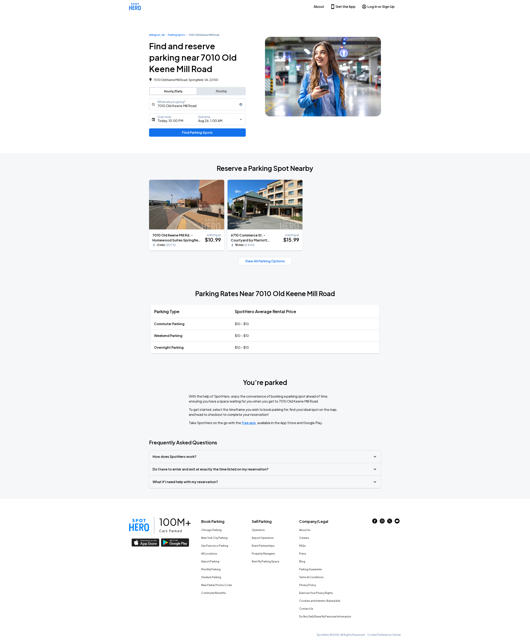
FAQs (302, 545)
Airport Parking (210, 561)
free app (249, 423)
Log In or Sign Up (381, 6)
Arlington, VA (157, 34)
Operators (258, 530)
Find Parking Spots (197, 132)
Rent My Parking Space (265, 561)
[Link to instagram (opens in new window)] (382, 522)
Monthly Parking (210, 569)
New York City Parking (214, 537)
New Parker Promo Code (216, 585)
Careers (304, 537)
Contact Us (306, 608)
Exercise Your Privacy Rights (316, 593)
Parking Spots (176, 34)
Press (302, 553)
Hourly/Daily (173, 91)
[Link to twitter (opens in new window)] (389, 522)
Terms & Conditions (311, 577)
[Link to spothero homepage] (139, 525)
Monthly (221, 91)
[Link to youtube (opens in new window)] (397, 522)
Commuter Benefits (213, 593)
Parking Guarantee (310, 569)
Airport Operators (263, 537)
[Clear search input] (240, 104)
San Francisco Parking (214, 545)
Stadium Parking (211, 577)
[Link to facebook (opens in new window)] (374, 522)
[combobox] (197, 104)
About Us (304, 530)
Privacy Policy (307, 585)
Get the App (345, 6)
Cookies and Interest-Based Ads (319, 600)
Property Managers (263, 553)
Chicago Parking (211, 530)
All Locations (209, 553)
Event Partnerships (263, 545)
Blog (302, 561)
